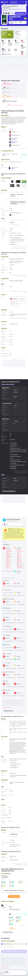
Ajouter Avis (15, 896)
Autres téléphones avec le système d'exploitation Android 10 (20, 864)
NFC (2, 807)
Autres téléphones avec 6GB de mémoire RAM (19, 292)
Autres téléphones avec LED (20, 472)
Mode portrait (8, 403)
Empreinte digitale (3, 331)
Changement (20, 13)
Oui (10, 314)
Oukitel (11, 129)
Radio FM (3, 811)
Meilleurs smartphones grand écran (19, 246)
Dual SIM (11, 739)
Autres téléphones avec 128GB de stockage (18, 318)
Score (2, 296)
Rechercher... (15, 2)
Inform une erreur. (6, 707)
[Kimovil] (4, 2)
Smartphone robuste (14, 212)
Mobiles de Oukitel (22, 148)
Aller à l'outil (8, 711)
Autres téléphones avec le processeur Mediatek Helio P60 (19, 276)
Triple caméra (13, 444)
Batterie (3, 830)
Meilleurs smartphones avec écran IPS (18, 248)
